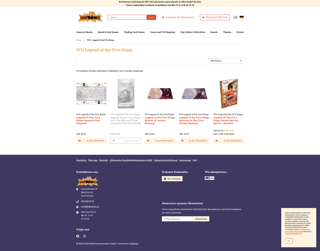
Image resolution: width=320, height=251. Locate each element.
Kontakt (103, 160)
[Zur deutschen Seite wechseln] (242, 17)
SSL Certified (173, 178)
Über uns (92, 160)
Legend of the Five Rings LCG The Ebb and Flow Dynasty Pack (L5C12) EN (125, 120)
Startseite (81, 160)
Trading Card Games (134, 32)
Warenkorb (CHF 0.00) (216, 17)
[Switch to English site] (235, 17)
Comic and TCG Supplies (162, 32)
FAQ (195, 160)
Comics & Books (84, 32)
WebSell (134, 243)
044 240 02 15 (87, 201)
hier (199, 1)
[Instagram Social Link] (84, 236)
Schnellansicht (92, 114)
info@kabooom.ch (90, 206)
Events (240, 32)
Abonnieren (201, 219)
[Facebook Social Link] (77, 236)
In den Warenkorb (95, 140)
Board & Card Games (108, 32)
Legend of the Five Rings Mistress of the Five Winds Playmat (194, 120)
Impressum (185, 160)
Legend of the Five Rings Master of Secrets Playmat (160, 120)
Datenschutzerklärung (165, 160)
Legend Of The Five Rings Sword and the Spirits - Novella (225, 120)
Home (79, 40)
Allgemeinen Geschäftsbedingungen (297, 230)
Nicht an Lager (131, 140)
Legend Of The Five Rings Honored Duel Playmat (88, 120)
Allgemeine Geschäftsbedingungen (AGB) (131, 160)
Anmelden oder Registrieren (179, 17)
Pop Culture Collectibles (192, 32)
